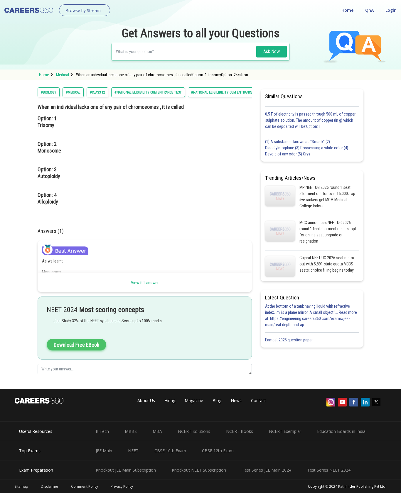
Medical (62, 74)
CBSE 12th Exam (218, 450)
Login (391, 10)
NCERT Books (239, 431)
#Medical (73, 92)
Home (347, 10)
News (236, 400)
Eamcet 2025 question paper (289, 340)
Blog (217, 400)
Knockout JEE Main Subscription (126, 470)
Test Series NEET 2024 (329, 470)
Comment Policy (84, 486)
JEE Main (104, 450)
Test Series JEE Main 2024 (266, 470)
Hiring (169, 400)
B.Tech (102, 431)
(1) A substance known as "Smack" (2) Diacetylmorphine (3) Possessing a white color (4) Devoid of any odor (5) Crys (306, 147)
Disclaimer (49, 486)
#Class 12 (97, 92)
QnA (369, 10)
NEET (133, 450)
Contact (258, 400)
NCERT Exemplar (285, 431)
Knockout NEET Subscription (199, 470)
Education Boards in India (341, 431)
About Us (146, 400)
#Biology (48, 92)
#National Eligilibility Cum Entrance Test (226, 92)
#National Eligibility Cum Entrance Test (148, 92)
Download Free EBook (76, 345)
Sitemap (21, 486)
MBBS (131, 431)
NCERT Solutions (194, 431)
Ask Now (271, 51)
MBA (157, 431)
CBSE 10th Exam (170, 450)
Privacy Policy (122, 486)
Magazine (194, 400)
